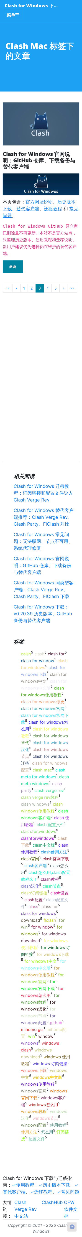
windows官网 (33, 1091)
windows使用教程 (38, 1084)
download (30, 920)
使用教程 (58, 1125)
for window (42, 927)
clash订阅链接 (34, 893)
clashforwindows (37, 838)
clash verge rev (49, 790)
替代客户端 (27, 208)
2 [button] (32, 288)
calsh (26, 654)
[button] (8, 288)
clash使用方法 (54, 852)
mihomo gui (32, 1029)
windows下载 (33, 1070)
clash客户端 (35, 865)
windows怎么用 (43, 1104)
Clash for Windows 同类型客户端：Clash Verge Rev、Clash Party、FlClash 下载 (44, 589)
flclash (50, 920)
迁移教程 (53, 208)
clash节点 (52, 886)
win (31, 1036)
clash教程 (50, 879)
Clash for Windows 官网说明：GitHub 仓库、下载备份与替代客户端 (42, 565)
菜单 (11, 15)
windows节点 (45, 1118)
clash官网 (30, 858)
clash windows (35, 804)
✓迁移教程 (41, 1192)
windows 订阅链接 (50, 1063)
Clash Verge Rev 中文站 (25, 1209)
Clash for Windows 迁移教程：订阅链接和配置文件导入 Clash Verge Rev (43, 493)
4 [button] (47, 288)
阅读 (12, 267)
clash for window (37, 660)
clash (39, 654)
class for (49, 906)
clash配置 (33, 899)
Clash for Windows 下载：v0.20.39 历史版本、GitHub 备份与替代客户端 (43, 613)
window (46, 1036)
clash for (56, 654)
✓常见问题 (68, 1192)
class (33, 906)
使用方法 (29, 1132)
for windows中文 (40, 961)
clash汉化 (30, 886)
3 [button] (39, 288)
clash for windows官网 (42, 708)
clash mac (42, 770)
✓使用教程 (23, 1185)
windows (29, 1043)
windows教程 (33, 1111)
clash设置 (59, 893)
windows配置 (33, 1125)
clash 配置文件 (50, 824)
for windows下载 (53, 954)
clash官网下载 (56, 858)
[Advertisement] (41, 337)
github (56, 1022)
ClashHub (52, 1202)
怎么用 (47, 1132)
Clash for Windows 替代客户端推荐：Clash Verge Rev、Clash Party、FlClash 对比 (44, 517)
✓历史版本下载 (54, 1185)
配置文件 (36, 1138)
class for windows (38, 913)
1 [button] (24, 288)
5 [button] (55, 288)
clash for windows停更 (42, 701)
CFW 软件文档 (71, 1209)
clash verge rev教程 (40, 797)
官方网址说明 (39, 202)
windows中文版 (47, 1077)
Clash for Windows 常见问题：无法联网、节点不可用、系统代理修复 (43, 541)
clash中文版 (44, 845)
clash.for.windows (38, 831)
